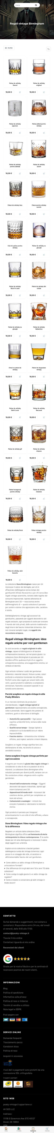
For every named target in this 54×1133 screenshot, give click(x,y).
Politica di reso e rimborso (15, 1001)
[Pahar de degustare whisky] (39, 351)
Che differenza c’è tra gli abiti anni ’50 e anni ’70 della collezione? (26, 869)
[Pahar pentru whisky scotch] (39, 188)
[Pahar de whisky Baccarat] (39, 392)
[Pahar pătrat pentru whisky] (39, 107)
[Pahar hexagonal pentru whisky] (15, 473)
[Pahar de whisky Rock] (15, 514)
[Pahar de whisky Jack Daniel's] (15, 554)
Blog (5, 988)
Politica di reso (10, 1050)
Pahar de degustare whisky (39, 369)
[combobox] (24, 5)
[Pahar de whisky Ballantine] (39, 311)
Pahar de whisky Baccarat (39, 409)
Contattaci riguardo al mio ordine (19, 942)
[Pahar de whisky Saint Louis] (15, 392)
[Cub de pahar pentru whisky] (15, 229)
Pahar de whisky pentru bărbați (15, 165)
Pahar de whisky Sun (15, 205)
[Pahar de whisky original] (39, 67)
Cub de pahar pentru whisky (15, 247)
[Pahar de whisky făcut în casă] (15, 270)
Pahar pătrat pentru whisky (39, 125)
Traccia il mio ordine (12, 938)
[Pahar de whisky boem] (39, 148)
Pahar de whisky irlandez (39, 491)
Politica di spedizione (13, 992)
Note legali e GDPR (12, 1009)
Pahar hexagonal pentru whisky (15, 491)
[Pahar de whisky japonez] (15, 107)
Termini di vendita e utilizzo (16, 1005)
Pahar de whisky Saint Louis (15, 409)
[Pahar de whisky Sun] (15, 188)
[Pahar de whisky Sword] (15, 67)
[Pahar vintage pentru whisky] (39, 514)
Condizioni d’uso (11, 1046)
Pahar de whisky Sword (15, 84)
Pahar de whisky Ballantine (39, 328)
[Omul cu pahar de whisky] (15, 351)
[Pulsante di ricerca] (36, 5)
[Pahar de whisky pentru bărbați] (15, 148)
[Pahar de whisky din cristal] (39, 270)
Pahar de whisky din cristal (39, 287)
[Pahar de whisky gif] (15, 432)
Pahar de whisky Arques (39, 450)
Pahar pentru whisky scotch (39, 206)
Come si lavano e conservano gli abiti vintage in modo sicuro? (24, 881)
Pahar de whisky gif (15, 449)
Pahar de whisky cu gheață (39, 247)
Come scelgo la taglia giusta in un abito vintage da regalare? (25, 875)
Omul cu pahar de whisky (15, 369)
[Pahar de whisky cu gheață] (39, 229)
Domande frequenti (12, 1038)
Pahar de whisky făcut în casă (15, 287)
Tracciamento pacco (12, 1042)
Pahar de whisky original (39, 84)
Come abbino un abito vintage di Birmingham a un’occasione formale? (24, 864)
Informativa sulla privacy (14, 997)
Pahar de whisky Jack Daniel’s (15, 572)
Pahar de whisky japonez (15, 125)
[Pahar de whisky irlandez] (39, 473)
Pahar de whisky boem (39, 165)
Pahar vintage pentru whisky (39, 531)
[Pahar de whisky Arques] (39, 432)
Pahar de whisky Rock (15, 530)
